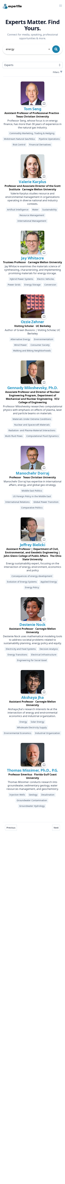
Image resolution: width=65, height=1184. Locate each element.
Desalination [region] (47, 794)
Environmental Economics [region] (17, 733)
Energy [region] (23, 721)
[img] (32, 93)
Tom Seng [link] (32, 108)
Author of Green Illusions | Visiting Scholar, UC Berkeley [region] (32, 331)
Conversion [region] (50, 284)
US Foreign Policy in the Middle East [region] (32, 496)
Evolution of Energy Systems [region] (22, 581)
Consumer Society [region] (40, 344)
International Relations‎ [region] (17, 501)
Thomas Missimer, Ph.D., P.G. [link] (32, 770)
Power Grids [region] (14, 284)
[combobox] (28, 49)
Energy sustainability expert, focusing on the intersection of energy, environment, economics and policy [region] (32, 567)
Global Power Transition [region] (46, 501)
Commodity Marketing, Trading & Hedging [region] (31, 133)
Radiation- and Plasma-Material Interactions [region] (32, 430)
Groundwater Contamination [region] (32, 800)
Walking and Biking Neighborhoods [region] (32, 350)
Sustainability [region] (49, 209)
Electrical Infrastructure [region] (43, 654)
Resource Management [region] (32, 215)
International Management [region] (32, 220)
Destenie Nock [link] (32, 624)
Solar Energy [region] (37, 721)
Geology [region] (33, 794)
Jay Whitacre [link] (32, 258)
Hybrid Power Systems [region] (21, 278)
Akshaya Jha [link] (32, 697)
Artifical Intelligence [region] (17, 209)
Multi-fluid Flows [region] (14, 435)
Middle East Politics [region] (32, 490)
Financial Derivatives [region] (40, 144)
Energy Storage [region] (32, 284)
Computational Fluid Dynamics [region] (42, 435)
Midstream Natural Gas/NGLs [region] (19, 138)
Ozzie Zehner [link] (32, 321)
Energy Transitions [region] (17, 654)
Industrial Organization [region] (47, 733)
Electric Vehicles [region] (45, 278)
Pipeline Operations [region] (49, 138)
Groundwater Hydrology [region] (32, 805)
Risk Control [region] (19, 144)
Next (56, 827)
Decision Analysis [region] (49, 648)
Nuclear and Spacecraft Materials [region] (32, 424)
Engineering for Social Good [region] (32, 660)
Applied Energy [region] (49, 581)
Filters (56, 72)
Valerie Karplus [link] (32, 181)
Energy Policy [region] (32, 587)
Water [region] (35, 209)
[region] (32, 114)
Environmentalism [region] (43, 339)
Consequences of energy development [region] (32, 576)
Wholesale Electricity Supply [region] (32, 727)
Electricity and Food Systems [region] (21, 648)
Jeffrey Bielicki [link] (32, 544)
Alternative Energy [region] (20, 339)
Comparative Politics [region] (32, 507)
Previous (10, 827)
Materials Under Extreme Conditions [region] (32, 419)
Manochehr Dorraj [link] (32, 473)
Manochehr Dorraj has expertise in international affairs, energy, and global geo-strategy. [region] (32, 483)
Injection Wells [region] (17, 794)
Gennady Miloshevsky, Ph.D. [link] (32, 387)
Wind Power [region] (20, 344)
